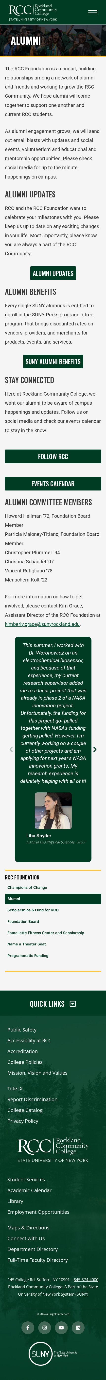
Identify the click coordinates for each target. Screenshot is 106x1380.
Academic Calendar (29, 1190)
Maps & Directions (28, 1227)
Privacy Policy (22, 1121)
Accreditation (22, 1051)
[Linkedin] (78, 1327)
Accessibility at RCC (29, 1040)
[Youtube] (61, 1327)
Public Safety (21, 1029)
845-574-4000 (86, 1279)
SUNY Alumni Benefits (53, 361)
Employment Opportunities (38, 1212)
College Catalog (25, 1110)
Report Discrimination (32, 1099)
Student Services (26, 1179)
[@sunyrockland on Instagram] (44, 1327)
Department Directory (32, 1249)
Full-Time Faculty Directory (37, 1260)
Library (15, 1201)
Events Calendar (53, 483)
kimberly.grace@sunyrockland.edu (42, 624)
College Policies (25, 1062)
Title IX (15, 1088)
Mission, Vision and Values (37, 1073)
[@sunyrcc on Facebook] (27, 1327)
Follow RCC (53, 456)
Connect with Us (26, 1238)
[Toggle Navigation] (93, 12)
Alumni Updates (53, 273)
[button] (11, 749)
